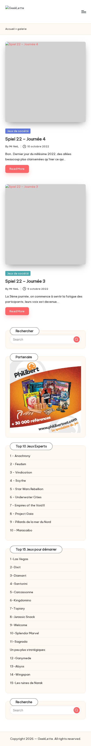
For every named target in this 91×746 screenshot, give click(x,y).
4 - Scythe (18, 481)
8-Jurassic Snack (22, 617)
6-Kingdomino (20, 600)
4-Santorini (18, 584)
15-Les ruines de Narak (26, 683)
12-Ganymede (20, 658)
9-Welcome (18, 625)
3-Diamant (18, 575)
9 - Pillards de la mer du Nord (30, 522)
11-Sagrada (18, 642)
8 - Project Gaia (21, 514)
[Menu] (83, 11)
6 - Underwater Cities (26, 497)
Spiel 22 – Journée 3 (25, 281)
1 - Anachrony (20, 456)
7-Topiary (17, 608)
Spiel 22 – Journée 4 (25, 139)
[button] (77, 339)
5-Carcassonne (21, 592)
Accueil (10, 28)
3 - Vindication (21, 472)
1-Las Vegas (19, 559)
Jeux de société (18, 131)
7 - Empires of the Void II (27, 505)
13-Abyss (17, 666)
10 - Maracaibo (21, 530)
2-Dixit (15, 567)
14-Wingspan (20, 674)
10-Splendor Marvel (24, 633)
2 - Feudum (18, 464)
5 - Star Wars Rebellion (26, 489)
